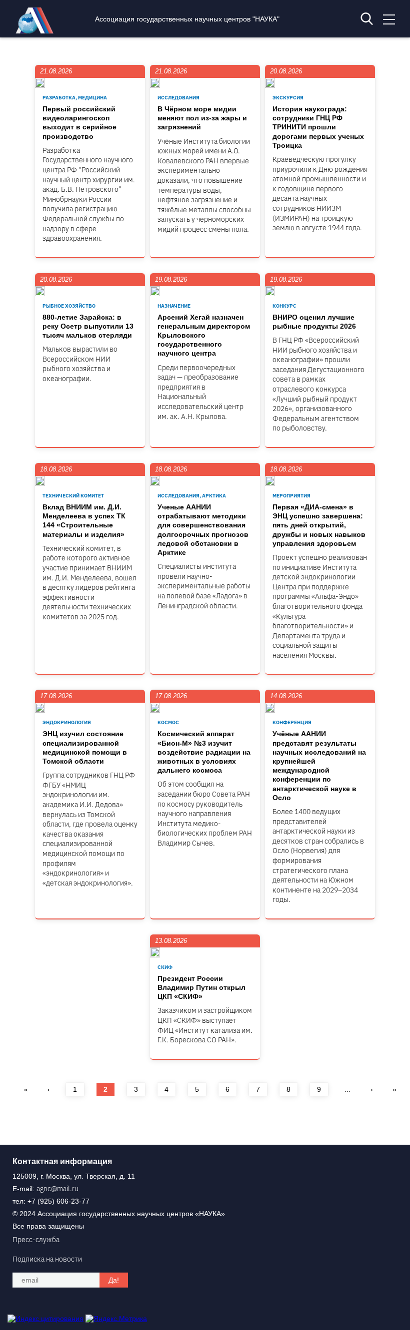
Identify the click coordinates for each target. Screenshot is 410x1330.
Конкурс (284, 306)
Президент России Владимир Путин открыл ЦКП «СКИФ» (202, 987)
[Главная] (37, 31)
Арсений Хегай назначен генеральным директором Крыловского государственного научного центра (204, 335)
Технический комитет (73, 495)
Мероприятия (291, 495)
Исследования (179, 97)
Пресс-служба (36, 1239)
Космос (168, 722)
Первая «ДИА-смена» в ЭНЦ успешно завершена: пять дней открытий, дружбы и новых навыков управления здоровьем (319, 525)
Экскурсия (288, 97)
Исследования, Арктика (192, 495)
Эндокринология (66, 722)
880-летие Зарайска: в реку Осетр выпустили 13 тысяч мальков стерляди (88, 326)
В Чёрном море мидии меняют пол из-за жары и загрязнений (202, 118)
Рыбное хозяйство (69, 306)
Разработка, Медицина (74, 97)
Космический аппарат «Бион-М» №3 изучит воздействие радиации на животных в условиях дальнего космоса (204, 752)
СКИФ (165, 967)
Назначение (174, 306)
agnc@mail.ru (57, 1188)
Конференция (292, 722)
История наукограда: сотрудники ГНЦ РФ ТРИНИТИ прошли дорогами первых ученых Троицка (318, 127)
